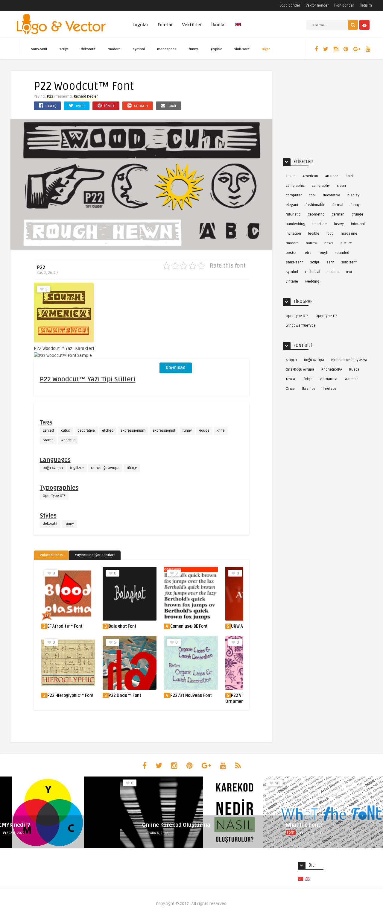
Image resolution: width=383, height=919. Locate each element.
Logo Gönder (290, 5)
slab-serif (242, 49)
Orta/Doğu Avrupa (105, 468)
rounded (342, 253)
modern (114, 49)
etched (107, 430)
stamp (48, 440)
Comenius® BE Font (189, 626)
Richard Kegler (86, 96)
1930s (291, 176)
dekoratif (88, 49)
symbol (139, 49)
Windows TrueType (301, 325)
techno (333, 272)
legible (313, 233)
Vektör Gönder (317, 5)
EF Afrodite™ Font (65, 626)
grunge (357, 214)
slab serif (349, 262)
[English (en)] (307, 878)
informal (358, 224)
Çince (290, 388)
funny (193, 49)
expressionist (164, 430)
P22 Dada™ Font (125, 695)
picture (346, 243)
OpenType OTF (54, 496)
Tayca (290, 379)
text (349, 272)
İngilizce (77, 468)
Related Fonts (51, 555)
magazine (349, 233)
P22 (50, 96)
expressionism (133, 430)
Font (290, 833)
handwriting (295, 224)
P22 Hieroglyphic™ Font (70, 695)
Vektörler (192, 25)
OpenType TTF (327, 316)
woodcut (68, 440)
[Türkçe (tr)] (300, 878)
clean (341, 186)
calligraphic (295, 186)
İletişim (366, 5)
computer (294, 195)
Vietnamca (328, 379)
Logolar (140, 25)
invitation (293, 233)
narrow (311, 243)
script (64, 49)
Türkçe (132, 468)
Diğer (266, 49)
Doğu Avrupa (53, 468)
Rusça (354, 369)
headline (319, 224)
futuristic (293, 214)
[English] (238, 28)
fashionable (315, 205)
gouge (204, 430)
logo (330, 233)
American (310, 176)
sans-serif (39, 49)
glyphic (216, 49)
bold (349, 176)
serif (330, 262)
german (338, 214)
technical (312, 272)
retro (307, 253)
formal (337, 205)
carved (48, 430)
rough (323, 253)
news (328, 243)
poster (291, 253)
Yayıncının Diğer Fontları (95, 555)
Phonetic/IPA (331, 369)
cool (312, 195)
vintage (292, 281)
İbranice (308, 388)
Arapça (291, 360)
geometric (316, 214)
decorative (86, 430)
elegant (292, 205)
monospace (167, 49)
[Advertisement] (204, 320)
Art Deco (331, 176)
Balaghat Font (122, 626)
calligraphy (321, 186)
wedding (312, 281)
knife (221, 430)
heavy (339, 224)
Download (176, 367)
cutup (65, 430)
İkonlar (218, 25)
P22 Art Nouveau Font (191, 695)
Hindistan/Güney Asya (349, 360)
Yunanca (351, 379)
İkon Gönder (344, 5)
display (353, 195)
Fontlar (165, 25)
